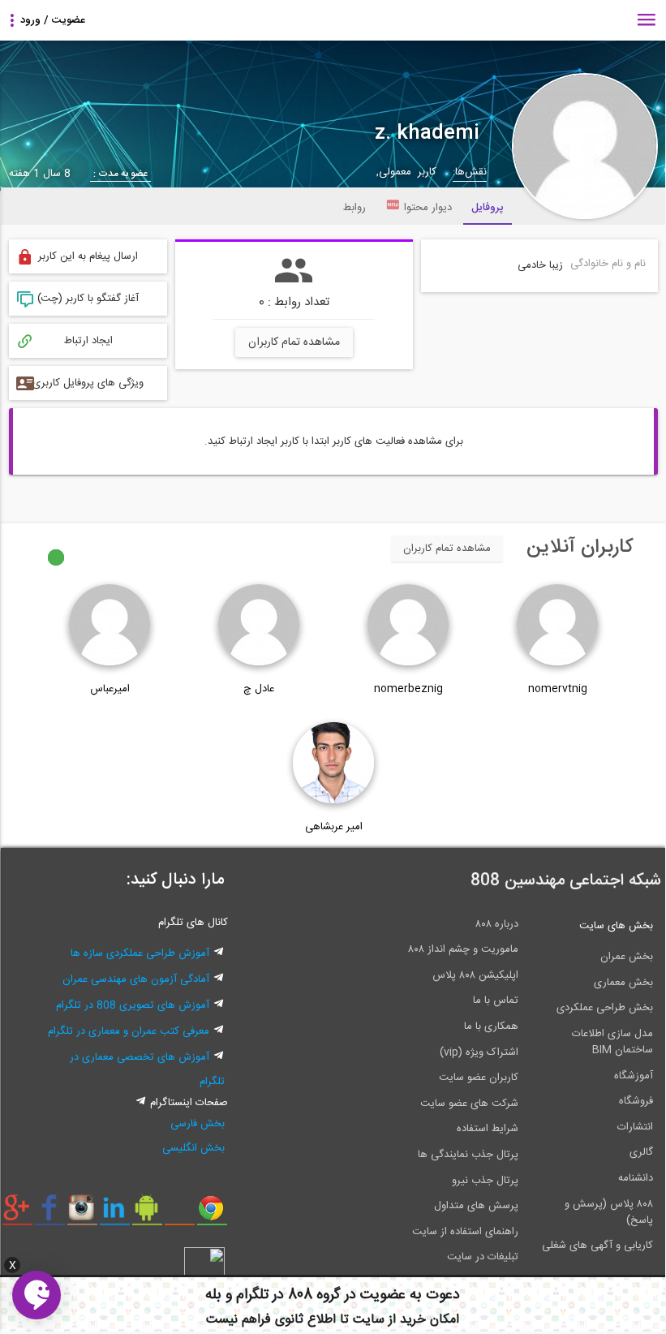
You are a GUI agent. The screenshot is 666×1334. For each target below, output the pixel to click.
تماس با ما (495, 1000)
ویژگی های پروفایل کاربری (88, 383)
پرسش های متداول (476, 1206)
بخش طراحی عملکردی (604, 1008)
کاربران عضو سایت (478, 1078)
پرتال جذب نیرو (485, 1181)
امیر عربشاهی (334, 827)
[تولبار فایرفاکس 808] (180, 1214)
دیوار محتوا (428, 208)
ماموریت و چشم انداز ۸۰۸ (463, 949)
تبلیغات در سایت (482, 1257)
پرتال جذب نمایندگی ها (468, 1155)
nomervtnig (557, 689)
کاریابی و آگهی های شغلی (597, 1245)
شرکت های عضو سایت (469, 1103)
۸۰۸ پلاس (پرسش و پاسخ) (609, 1212)
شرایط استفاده (487, 1129)
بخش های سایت (616, 926)
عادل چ (258, 689)
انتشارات (635, 1127)
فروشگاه (636, 1101)
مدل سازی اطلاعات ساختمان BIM (612, 1042)
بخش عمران (626, 957)
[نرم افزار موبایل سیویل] (147, 1214)
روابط (354, 208)
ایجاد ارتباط (88, 341)
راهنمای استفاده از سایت (465, 1232)
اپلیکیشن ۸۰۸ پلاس (475, 975)
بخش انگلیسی (193, 1148)
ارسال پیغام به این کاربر (88, 256)
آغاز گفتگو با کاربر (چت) (88, 299)
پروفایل (487, 208)
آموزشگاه (633, 1076)
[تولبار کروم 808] (212, 1214)
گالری (641, 1152)
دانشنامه (635, 1178)
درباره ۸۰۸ (496, 924)
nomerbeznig (408, 689)
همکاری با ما (491, 1026)
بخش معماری (623, 983)
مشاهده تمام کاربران (294, 342)
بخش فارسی (197, 1124)
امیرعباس (110, 689)
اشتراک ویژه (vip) (479, 1052)
